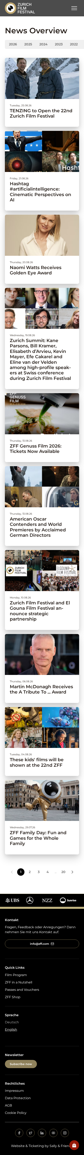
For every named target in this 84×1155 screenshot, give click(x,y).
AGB (8, 1105)
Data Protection (18, 1098)
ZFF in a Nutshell (18, 982)
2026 (13, 44)
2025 (28, 44)
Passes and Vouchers (22, 990)
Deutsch (12, 1022)
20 (63, 872)
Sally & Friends (61, 1146)
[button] (74, 8)
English (11, 1030)
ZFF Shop (12, 997)
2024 (43, 44)
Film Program (16, 975)
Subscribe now (21, 1064)
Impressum (14, 1091)
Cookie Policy (16, 1113)
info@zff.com (39, 944)
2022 (74, 44)
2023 (59, 44)
